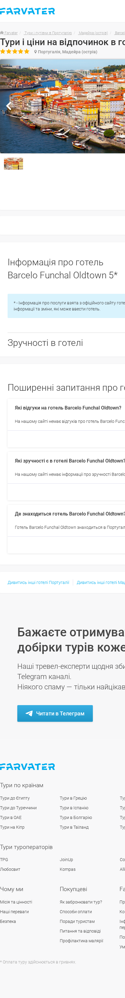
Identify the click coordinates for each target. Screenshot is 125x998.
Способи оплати (76, 911)
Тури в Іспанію (74, 807)
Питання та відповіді (80, 931)
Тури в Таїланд (74, 827)
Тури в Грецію (73, 798)
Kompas (68, 869)
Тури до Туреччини (18, 807)
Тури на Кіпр (12, 827)
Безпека (8, 921)
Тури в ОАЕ (11, 817)
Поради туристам (77, 921)
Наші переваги (14, 911)
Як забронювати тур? (81, 902)
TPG (4, 859)
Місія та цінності (16, 902)
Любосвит (10, 869)
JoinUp (66, 859)
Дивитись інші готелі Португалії (38, 582)
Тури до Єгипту (15, 798)
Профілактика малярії (81, 940)
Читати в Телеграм (60, 713)
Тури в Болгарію (76, 817)
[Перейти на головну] (28, 766)
